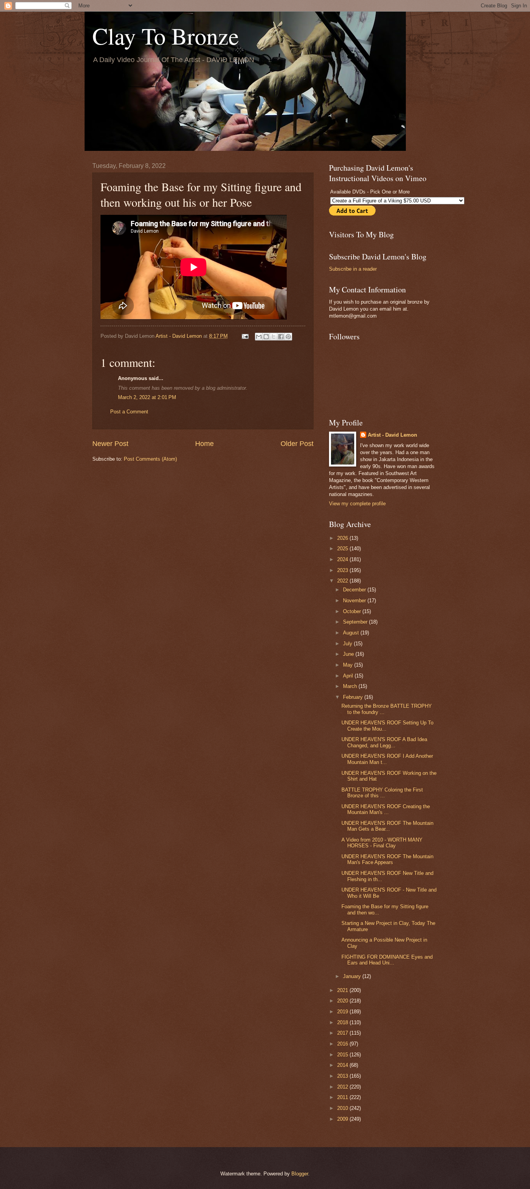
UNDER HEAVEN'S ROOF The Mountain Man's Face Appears (387, 859)
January (352, 976)
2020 (343, 1001)
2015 (343, 1055)
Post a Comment (129, 412)
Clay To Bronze (165, 35)
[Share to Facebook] (281, 336)
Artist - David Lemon (392, 435)
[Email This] (259, 336)
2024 (343, 559)
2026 (343, 538)
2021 (343, 990)
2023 (343, 570)
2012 (343, 1087)
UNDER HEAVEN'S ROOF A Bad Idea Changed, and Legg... (384, 742)
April (349, 676)
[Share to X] (273, 336)
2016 (343, 1044)
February (353, 697)
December (355, 590)
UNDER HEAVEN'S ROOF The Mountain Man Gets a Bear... (387, 826)
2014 (343, 1065)
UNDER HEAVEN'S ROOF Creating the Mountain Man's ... (385, 809)
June (349, 654)
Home (204, 444)
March (351, 686)
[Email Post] (244, 336)
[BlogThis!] (266, 336)
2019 (343, 1011)
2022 (343, 581)
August (351, 633)
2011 (343, 1097)
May (348, 665)
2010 (343, 1108)
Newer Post (110, 444)
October (352, 611)
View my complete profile (357, 503)
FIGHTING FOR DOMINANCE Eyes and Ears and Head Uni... (387, 960)
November (355, 600)
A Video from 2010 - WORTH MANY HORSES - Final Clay (382, 843)
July (348, 643)
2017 (343, 1033)
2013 (343, 1076)
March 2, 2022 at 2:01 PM (147, 397)
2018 (343, 1022)
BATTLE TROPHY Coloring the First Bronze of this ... (382, 792)
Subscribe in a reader (353, 269)
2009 (343, 1119)
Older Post (297, 444)
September (356, 622)
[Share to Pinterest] (288, 336)
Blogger (299, 1174)
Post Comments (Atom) (150, 459)
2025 (343, 548)
